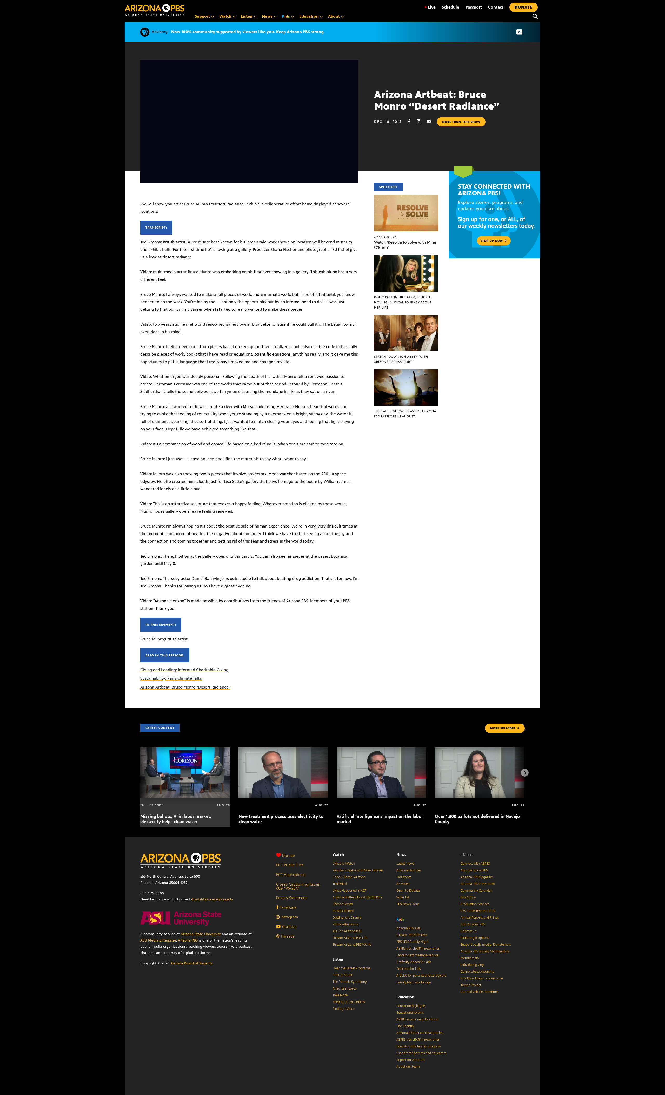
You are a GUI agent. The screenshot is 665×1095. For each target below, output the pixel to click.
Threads (287, 936)
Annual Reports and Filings (480, 918)
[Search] (533, 16)
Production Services (475, 904)
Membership (470, 958)
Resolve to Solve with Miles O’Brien (357, 870)
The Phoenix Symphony (349, 982)
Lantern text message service (417, 955)
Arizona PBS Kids (408, 928)
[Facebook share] (412, 121)
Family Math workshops (413, 982)
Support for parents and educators (421, 1053)
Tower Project (471, 985)
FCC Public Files (289, 865)
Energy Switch (342, 904)
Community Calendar (476, 891)
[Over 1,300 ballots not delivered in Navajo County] (479, 750)
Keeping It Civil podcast (349, 1002)
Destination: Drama (346, 918)
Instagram (289, 916)
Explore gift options (475, 938)
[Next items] (525, 773)
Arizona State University (201, 934)
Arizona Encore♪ (344, 988)
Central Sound (342, 975)
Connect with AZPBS (475, 864)
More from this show (461, 122)
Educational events (410, 1013)
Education (405, 996)
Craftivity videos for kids (413, 962)
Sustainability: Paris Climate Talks (171, 678)
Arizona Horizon (408, 870)
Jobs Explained (343, 911)
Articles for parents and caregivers (421, 975)
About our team (408, 1067)
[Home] (154, 10)
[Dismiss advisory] (519, 32)
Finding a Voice (343, 1009)
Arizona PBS (188, 940)
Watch (338, 854)
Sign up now (492, 241)
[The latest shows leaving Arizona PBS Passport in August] (406, 372)
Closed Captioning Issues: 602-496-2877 (298, 886)
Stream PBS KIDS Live (411, 935)
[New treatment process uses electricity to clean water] (283, 750)
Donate (288, 855)
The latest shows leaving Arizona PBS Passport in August (405, 413)
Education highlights (410, 1006)
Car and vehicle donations (479, 992)
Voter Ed (402, 897)
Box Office (468, 897)
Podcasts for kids (408, 969)
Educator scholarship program (418, 1046)
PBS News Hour (407, 904)
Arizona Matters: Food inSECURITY (357, 897)
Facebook (287, 907)
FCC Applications (290, 874)
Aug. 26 (385, 237)
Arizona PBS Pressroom (478, 884)
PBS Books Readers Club (478, 911)
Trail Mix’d (339, 884)
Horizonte (403, 877)
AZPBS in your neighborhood (417, 1019)
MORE (503, 728)
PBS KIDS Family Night (412, 942)
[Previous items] (140, 773)
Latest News (405, 864)
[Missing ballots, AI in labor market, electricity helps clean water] (185, 750)
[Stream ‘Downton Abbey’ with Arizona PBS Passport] (406, 317)
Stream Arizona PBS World (351, 945)
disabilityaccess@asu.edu (212, 899)
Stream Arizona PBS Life (349, 938)
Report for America (410, 1060)
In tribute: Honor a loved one (482, 978)
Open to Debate (408, 891)
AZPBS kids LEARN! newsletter (418, 948)
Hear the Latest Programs (351, 968)
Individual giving (472, 965)
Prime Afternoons (345, 924)
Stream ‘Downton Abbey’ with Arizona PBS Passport (401, 359)
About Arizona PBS (474, 870)
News (401, 854)
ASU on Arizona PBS (346, 931)
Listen (337, 959)
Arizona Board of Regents (191, 963)
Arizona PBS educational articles (419, 1033)
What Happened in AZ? (349, 891)
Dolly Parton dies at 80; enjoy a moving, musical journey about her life (402, 302)
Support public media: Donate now (486, 945)
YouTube (288, 926)
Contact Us (468, 931)
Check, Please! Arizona (348, 877)
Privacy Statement (291, 897)
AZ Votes (402, 884)
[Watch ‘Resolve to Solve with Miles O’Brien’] (406, 197)
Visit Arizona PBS (473, 924)
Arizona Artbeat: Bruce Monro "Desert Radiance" (185, 687)
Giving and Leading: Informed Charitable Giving (184, 669)
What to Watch (343, 864)
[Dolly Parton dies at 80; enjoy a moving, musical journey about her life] (406, 258)
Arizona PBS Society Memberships (485, 951)
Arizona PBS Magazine (477, 877)
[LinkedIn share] (421, 121)
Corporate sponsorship (477, 972)
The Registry (405, 1026)
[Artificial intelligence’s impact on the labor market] (381, 750)
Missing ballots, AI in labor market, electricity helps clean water (175, 819)
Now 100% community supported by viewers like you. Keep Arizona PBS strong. (247, 31)
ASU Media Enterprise (158, 940)
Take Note (340, 995)
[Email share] (431, 121)
